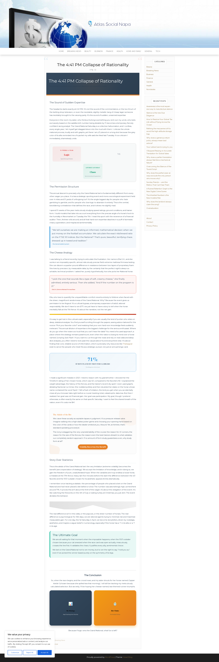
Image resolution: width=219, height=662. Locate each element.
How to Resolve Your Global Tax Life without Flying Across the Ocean (159, 122)
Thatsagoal (127, 344)
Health (120, 51)
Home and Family (133, 51)
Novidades (150, 89)
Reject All (29, 652)
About (148, 218)
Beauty (88, 51)
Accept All (44, 652)
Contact (149, 222)
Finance (109, 51)
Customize (15, 652)
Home (61, 51)
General (148, 51)
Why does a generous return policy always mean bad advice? (158, 140)
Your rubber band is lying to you (159, 147)
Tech (158, 51)
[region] (30, 644)
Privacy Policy (152, 226)
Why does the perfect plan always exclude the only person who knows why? (158, 176)
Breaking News (74, 51)
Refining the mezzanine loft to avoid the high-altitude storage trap (159, 131)
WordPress (109, 657)
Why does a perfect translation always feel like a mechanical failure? (159, 160)
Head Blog (127, 657)
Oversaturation (152, 208)
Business (99, 51)
